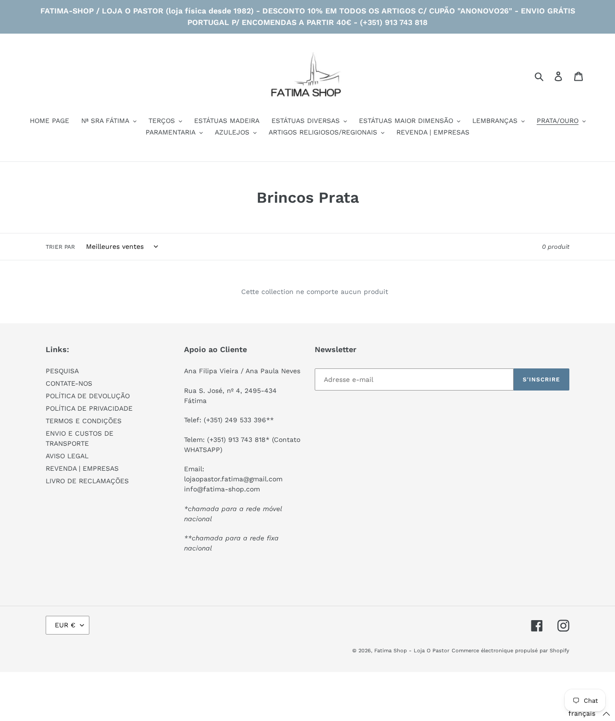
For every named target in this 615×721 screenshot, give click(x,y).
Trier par (60, 247)
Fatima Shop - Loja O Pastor (411, 651)
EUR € (65, 625)
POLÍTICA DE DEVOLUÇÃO (88, 396)
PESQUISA (62, 371)
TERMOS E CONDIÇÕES (84, 421)
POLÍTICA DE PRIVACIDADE (89, 408)
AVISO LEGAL (67, 456)
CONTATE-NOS (69, 383)
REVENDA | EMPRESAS (82, 468)
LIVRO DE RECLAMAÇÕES (87, 481)
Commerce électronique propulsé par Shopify (510, 651)
